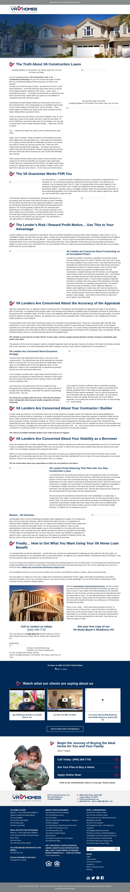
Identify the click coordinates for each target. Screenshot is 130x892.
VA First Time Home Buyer (19, 820)
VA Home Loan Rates (17, 825)
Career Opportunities (52, 855)
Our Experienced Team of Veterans (57, 812)
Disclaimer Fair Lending (83, 886)
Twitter (93, 877)
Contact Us (90, 864)
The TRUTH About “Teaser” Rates (98, 843)
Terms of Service (45, 886)
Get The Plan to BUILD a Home (97, 815)
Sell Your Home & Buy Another (20, 843)
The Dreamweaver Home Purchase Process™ (61, 825)
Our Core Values (51, 818)
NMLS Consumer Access (95, 867)
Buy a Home (14, 838)
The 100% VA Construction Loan (56, 828)
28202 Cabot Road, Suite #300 (90, 795)
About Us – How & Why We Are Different (24, 812)
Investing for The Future (18, 860)
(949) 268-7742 (55, 2)
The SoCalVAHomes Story (54, 815)
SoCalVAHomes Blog (52, 841)
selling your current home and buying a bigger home (43, 567)
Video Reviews (50, 835)
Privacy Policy (91, 859)
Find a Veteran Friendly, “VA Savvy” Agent (24, 835)
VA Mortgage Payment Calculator (98, 830)
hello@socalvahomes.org (71, 2)
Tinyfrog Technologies (68, 888)
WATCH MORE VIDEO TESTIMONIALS (65, 729)
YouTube (88, 877)
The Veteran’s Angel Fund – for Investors (59, 838)
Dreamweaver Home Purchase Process (89, 586)
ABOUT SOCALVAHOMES (56, 810)
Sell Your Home (15, 840)
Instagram (97, 877)
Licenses (54, 886)
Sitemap (89, 869)
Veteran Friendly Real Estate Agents (22, 815)
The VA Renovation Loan (53, 830)
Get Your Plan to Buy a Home (76, 767)
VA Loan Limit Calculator (95, 823)
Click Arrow (116, 759)
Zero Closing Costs (16, 823)
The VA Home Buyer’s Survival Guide (99, 838)
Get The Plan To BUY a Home (97, 812)
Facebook (102, 877)
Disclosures (99, 886)
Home (20, 886)
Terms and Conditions (94, 862)
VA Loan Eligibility (16, 818)
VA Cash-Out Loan (16, 852)
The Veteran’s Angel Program (55, 833)
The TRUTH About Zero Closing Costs (100, 841)
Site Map (26, 886)
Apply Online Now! (69, 774)
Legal (88, 856)
